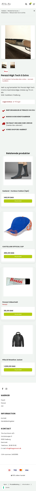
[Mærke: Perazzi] (6, 71)
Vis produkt (18, 201)
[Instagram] (7, 388)
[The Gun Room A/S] (6, 4)
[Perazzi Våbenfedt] (18, 284)
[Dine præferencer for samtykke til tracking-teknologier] (3, 487)
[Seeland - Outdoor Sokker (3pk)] (18, 173)
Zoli (2, 406)
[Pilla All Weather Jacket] (18, 342)
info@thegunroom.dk (13, 448)
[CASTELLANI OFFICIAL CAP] (18, 229)
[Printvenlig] (34, 11)
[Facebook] (3, 388)
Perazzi (3, 403)
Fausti (3, 400)
